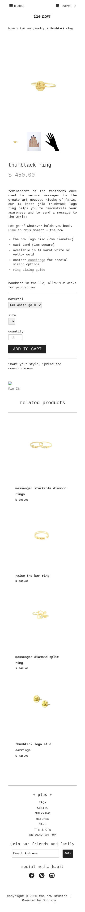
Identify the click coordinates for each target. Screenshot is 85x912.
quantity (15, 331)
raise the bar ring (32, 576)
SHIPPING (42, 813)
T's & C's (42, 830)
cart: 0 (68, 6)
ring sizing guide (29, 270)
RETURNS (42, 819)
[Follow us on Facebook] (32, 877)
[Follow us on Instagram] (52, 877)
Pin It (14, 389)
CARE (42, 824)
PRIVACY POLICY (42, 835)
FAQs (42, 802)
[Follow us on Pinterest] (42, 877)
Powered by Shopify (39, 900)
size (12, 315)
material (15, 299)
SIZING (42, 808)
